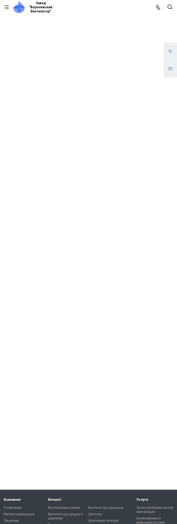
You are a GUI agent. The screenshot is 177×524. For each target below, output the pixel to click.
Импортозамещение (19, 514)
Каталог (55, 500)
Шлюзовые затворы (103, 520)
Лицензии (11, 520)
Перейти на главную (87, 60)
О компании (13, 507)
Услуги (142, 500)
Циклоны (95, 514)
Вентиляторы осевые (64, 507)
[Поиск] (170, 7)
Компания (12, 500)
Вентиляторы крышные (106, 507)
